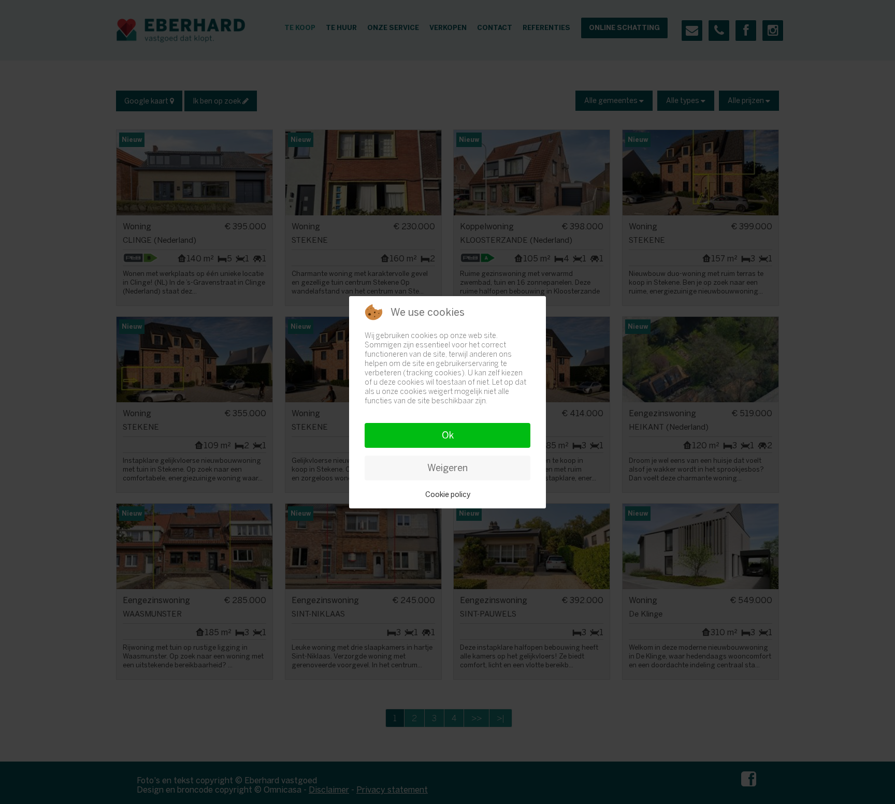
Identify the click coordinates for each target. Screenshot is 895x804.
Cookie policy (447, 494)
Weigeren (447, 468)
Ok (448, 435)
